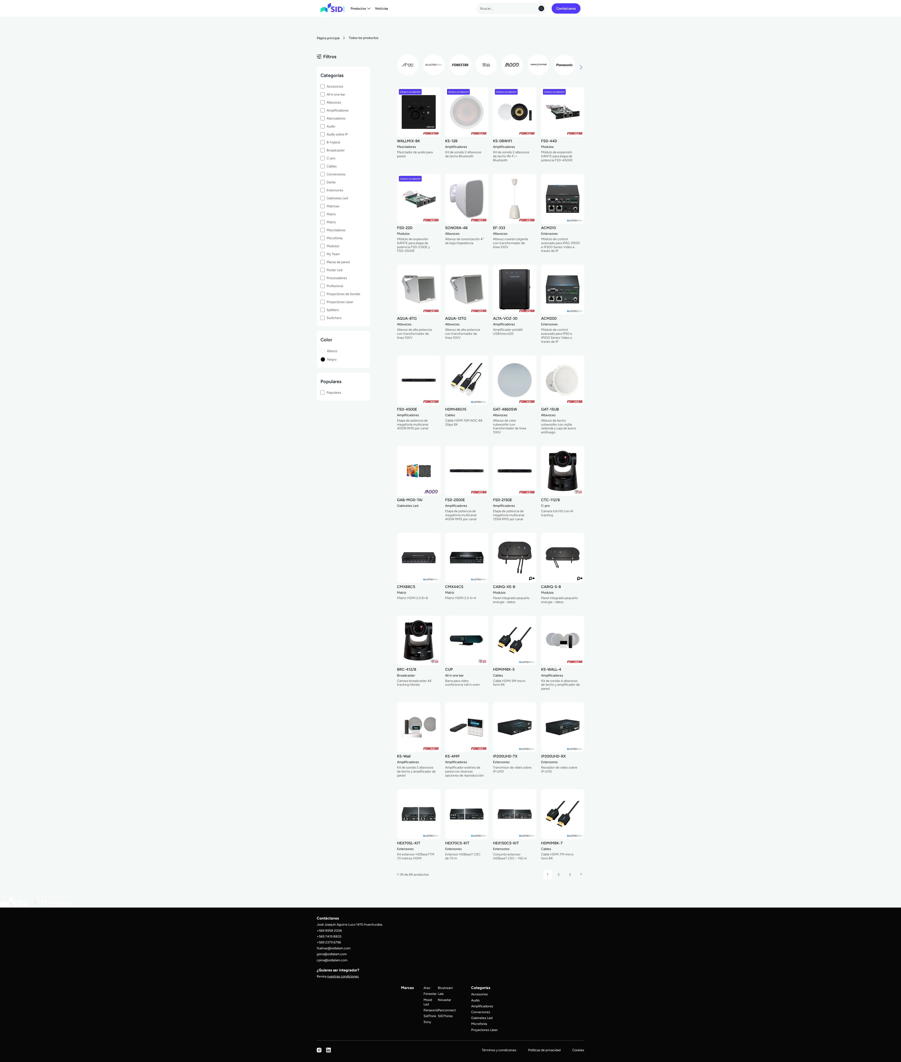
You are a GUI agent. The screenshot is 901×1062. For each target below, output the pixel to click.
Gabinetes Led (337, 198)
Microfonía (334, 238)
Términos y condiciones (499, 1050)
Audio (331, 126)
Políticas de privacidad (544, 1050)
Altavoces (334, 102)
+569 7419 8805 (329, 936)
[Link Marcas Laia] (486, 64)
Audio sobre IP (337, 134)
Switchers (334, 318)
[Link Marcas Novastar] (538, 64)
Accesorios (335, 86)
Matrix (331, 214)
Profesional (335, 286)
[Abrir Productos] (368, 8)
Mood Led (428, 1002)
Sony (427, 1022)
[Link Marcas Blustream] (433, 64)
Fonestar (430, 993)
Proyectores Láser (340, 302)
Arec (427, 987)
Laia (440, 993)
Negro (331, 359)
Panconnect (447, 1010)
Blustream (445, 987)
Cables (332, 166)
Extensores (335, 190)
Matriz (331, 222)
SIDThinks (445, 1016)
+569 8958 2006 (329, 930)
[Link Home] (332, 7)
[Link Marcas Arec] (407, 64)
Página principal (328, 38)
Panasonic (431, 1010)
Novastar (444, 999)
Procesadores (337, 278)
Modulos (333, 246)
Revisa (338, 976)
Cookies (578, 1050)
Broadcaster (336, 150)
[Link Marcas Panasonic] (564, 64)
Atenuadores (336, 118)
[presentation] (581, 68)
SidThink (430, 1016)
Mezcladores (336, 230)
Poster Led (334, 270)
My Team (333, 254)
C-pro (331, 158)
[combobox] (512, 8)
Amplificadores (338, 110)
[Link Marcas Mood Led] (512, 64)
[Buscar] (541, 8)
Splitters (333, 310)
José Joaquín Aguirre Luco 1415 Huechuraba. (350, 924)
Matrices (333, 206)
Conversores (336, 174)
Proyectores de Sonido (343, 294)
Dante (331, 182)
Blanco (332, 351)
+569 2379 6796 (329, 942)
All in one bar (336, 94)
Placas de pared (338, 262)
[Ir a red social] (319, 1051)
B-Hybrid (333, 142)
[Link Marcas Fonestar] (460, 64)
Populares (334, 392)
